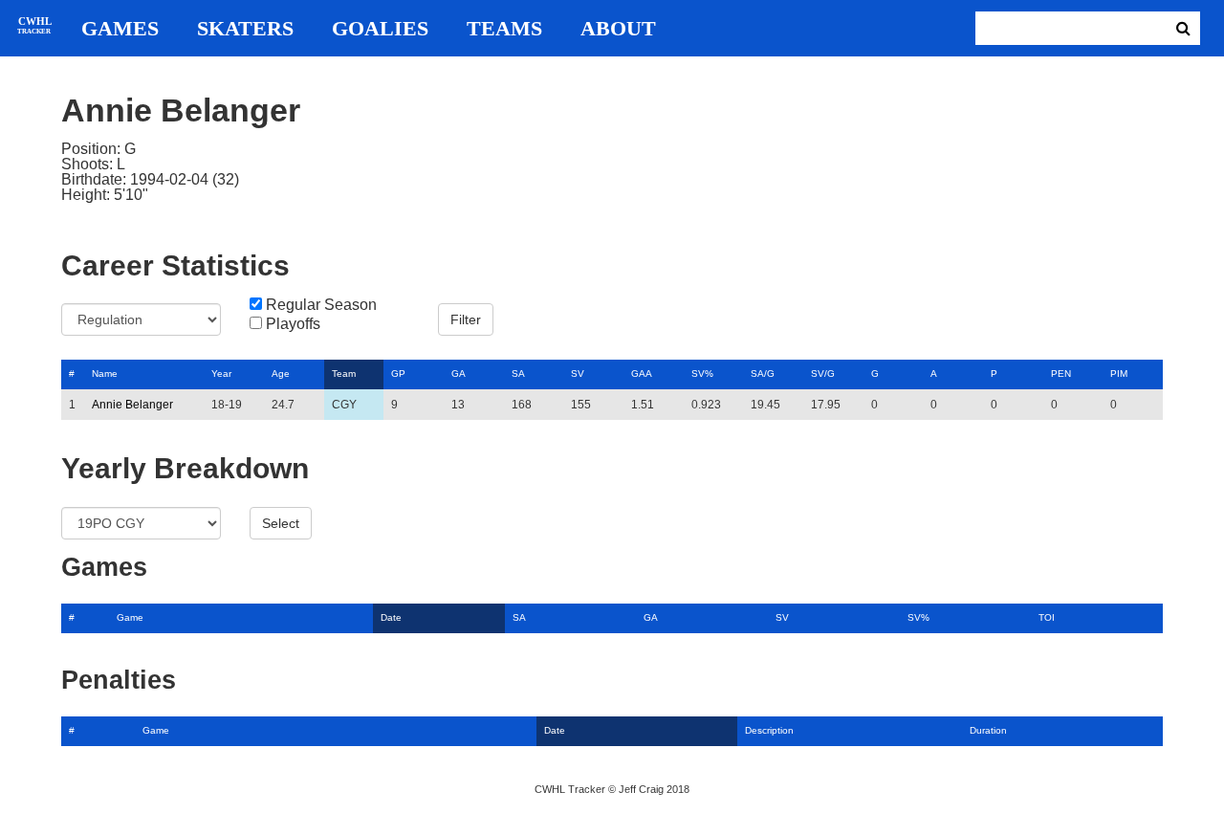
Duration (988, 730)
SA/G (763, 373)
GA (458, 373)
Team (344, 373)
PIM (1118, 373)
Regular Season (321, 305)
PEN (1061, 373)
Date (391, 617)
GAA (641, 373)
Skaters (245, 28)
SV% (702, 373)
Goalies (380, 28)
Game (130, 617)
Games (120, 28)
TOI (1046, 617)
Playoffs (293, 324)
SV (577, 373)
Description (769, 730)
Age (281, 373)
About (618, 28)
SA (518, 373)
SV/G (823, 373)
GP (398, 373)
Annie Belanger (132, 404)
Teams (504, 28)
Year (221, 373)
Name (105, 373)
